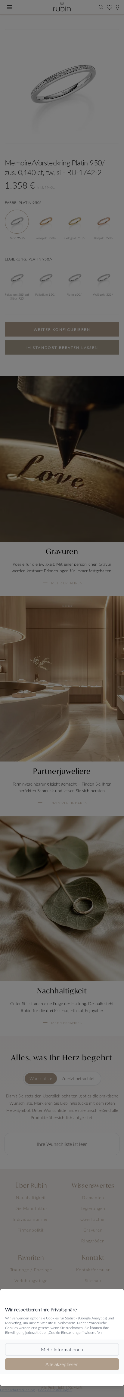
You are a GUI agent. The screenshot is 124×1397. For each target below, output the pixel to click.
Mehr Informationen (62, 1349)
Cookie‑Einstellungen (55, 1389)
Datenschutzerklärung (17, 1389)
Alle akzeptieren (62, 1364)
